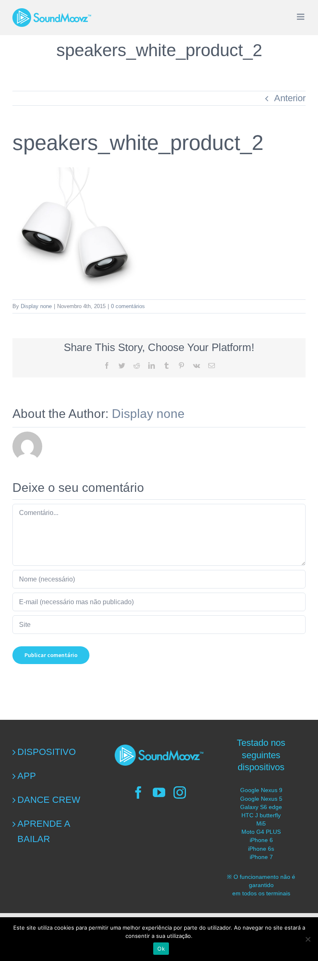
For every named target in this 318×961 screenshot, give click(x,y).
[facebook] (138, 792)
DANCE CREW (48, 800)
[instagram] (179, 792)
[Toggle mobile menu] (301, 16)
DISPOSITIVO (46, 752)
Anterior (290, 98)
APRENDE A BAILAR (43, 831)
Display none (36, 306)
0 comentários (128, 306)
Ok (161, 948)
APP (26, 776)
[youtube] (159, 792)
